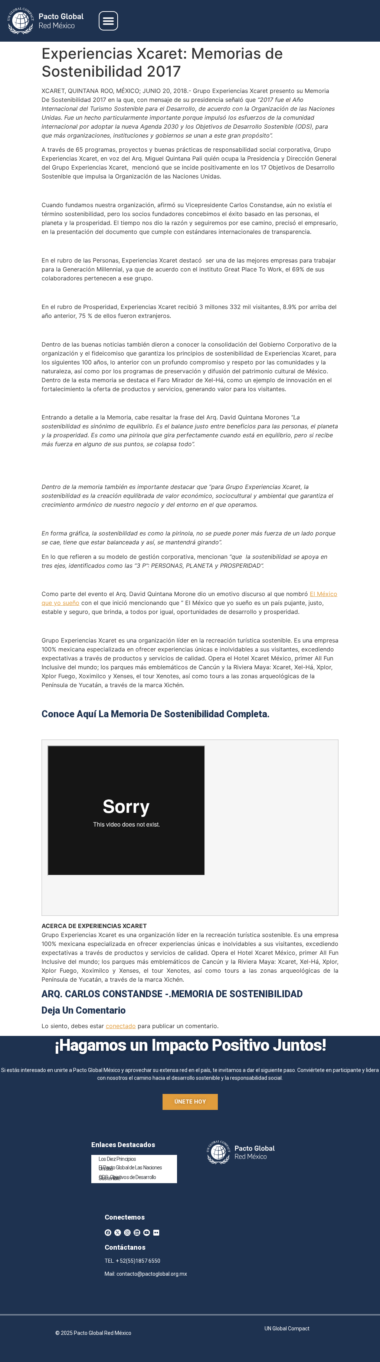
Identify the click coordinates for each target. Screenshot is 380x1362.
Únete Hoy (190, 1101)
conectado (121, 1026)
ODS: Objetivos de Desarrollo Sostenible (127, 1177)
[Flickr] (156, 1232)
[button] (108, 20)
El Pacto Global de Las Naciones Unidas (130, 1168)
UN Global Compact (287, 1329)
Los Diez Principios (117, 1159)
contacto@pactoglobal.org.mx (152, 1274)
